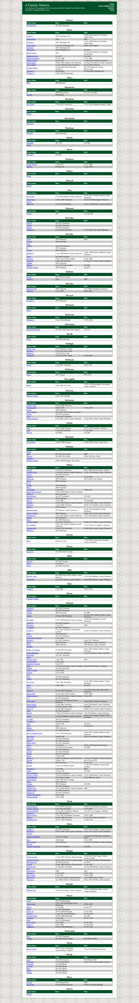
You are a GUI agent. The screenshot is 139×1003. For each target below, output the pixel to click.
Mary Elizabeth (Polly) (34, 733)
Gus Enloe (30, 682)
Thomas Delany (32, 68)
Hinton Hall (31, 694)
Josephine (30, 964)
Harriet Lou (31, 200)
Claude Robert (32, 164)
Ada (28, 428)
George (29, 250)
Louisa (29, 414)
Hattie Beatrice (32, 815)
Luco (28, 416)
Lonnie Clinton (32, 916)
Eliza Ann (30, 124)
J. (27, 93)
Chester (29, 636)
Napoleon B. (31, 515)
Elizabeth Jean (32, 862)
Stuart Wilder (31, 63)
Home (112, 4)
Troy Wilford (31, 525)
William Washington (34, 795)
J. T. (28, 698)
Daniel (29, 277)
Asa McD (30, 620)
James (29, 257)
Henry (29, 685)
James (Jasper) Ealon (34, 492)
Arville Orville (32, 472)
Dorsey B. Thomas (33, 650)
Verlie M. (30, 261)
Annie (29, 176)
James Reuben (32, 707)
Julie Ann (30, 204)
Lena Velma (31, 442)
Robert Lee (31, 877)
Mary (29, 83)
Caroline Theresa (33, 599)
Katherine (30, 48)
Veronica (30, 351)
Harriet (29, 485)
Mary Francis (31, 842)
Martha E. (30, 505)
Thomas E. (30, 880)
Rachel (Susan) (32, 60)
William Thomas (32, 267)
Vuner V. (30, 925)
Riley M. (30, 291)
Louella (29, 95)
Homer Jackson (32, 696)
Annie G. (30, 36)
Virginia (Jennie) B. (33, 846)
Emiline (29, 668)
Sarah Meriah (31, 780)
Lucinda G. (31, 721)
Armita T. (30, 829)
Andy (29, 901)
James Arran (31, 45)
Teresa (29, 114)
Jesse (28, 711)
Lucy (28, 724)
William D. (30, 320)
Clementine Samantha (34, 638)
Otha (28, 920)
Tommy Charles (32, 396)
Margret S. (30, 873)
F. (27, 248)
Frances (29, 864)
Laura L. (30, 914)
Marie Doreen (31, 949)
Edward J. (30, 155)
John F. (29, 186)
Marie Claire (31, 349)
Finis (28, 677)
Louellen (30, 719)
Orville (29, 752)
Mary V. (29, 741)
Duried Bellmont (32, 653)
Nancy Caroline (32, 513)
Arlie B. (29, 470)
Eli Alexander (31, 408)
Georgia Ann (31, 867)
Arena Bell (30, 196)
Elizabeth (30, 143)
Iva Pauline (31, 490)
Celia (28, 634)
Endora (29, 246)
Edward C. (30, 42)
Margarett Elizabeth (33, 330)
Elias (28, 244)
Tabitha (29, 973)
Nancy (29, 375)
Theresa (29, 456)
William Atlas (31, 890)
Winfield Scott (32, 820)
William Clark (31, 790)
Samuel (29, 982)
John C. (29, 501)
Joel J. (29, 563)
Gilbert (29, 679)
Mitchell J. (30, 918)
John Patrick (31, 871)
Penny (29, 756)
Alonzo (29, 613)
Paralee (29, 518)
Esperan (29, 673)
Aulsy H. (30, 623)
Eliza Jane (30, 962)
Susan (29, 782)
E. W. (29, 483)
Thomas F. (30, 71)
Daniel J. (30, 279)
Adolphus (30, 608)
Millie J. (29, 817)
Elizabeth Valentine (33, 664)
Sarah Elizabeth (32, 773)
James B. (30, 259)
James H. (30, 494)
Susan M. (30, 552)
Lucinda (29, 503)
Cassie (29, 474)
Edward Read (31, 662)
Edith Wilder (31, 39)
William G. (30, 530)
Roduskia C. (31, 769)
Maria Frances (32, 53)
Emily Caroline (32, 670)
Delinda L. (30, 640)
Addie (29, 239)
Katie (29, 909)
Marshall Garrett (32, 56)
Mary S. (29, 507)
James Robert (31, 496)
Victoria (29, 784)
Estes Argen (31, 904)
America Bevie (32, 807)
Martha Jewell (31, 289)
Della (29, 339)
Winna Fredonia (32, 797)
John (28, 430)
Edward (29, 242)
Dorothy (30, 561)
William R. (30, 355)
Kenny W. (30, 911)
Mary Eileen (31, 875)
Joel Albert (30, 104)
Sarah (29, 566)
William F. (30, 353)
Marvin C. (30, 730)
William (29, 263)
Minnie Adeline (32, 510)
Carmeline (30, 627)
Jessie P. (29, 498)
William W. (31, 793)
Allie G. (29, 611)
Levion (29, 225)
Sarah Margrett (32, 777)
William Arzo (31, 788)
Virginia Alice (31, 528)
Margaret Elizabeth (33, 837)
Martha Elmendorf (33, 58)
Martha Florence (32, 419)
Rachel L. (30, 758)
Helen (29, 145)
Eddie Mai (30, 655)
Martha (29, 228)
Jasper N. (30, 709)
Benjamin (30, 625)
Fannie (29, 410)
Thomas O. (31, 73)
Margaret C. (31, 50)
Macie (29, 310)
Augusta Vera (31, 25)
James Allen (31, 701)
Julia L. (29, 907)
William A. (30, 230)
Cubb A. (30, 477)
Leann (29, 716)
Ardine (29, 616)
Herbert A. (30, 253)
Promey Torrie (32, 576)
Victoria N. (30, 786)
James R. (30, 133)
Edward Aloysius (33, 860)
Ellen (28, 666)
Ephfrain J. (30, 831)
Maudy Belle (31, 743)
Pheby (29, 520)
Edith (29, 657)
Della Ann (30, 479)
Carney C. (30, 631)
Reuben (29, 760)
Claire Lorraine (32, 857)
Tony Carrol (31, 922)
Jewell (29, 365)
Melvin (29, 167)
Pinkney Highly (32, 522)
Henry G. (30, 691)
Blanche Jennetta (32, 809)
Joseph (29, 202)
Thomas (29, 844)
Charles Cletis (31, 406)
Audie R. (30, 589)
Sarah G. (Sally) (32, 775)
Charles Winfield (32, 811)
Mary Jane (30, 736)
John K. (29, 713)
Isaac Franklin (31, 412)
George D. (30, 813)
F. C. (28, 675)
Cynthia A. (30, 301)
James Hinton (31, 704)
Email (112, 10)
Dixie (29, 642)
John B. (29, 223)
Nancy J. (30, 749)
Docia (29, 481)
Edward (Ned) (32, 660)
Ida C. (29, 487)
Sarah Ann (30, 579)
